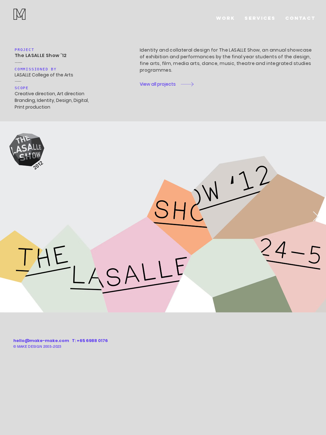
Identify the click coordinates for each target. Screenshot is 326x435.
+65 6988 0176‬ (92, 341)
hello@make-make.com (41, 341)
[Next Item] (315, 216)
